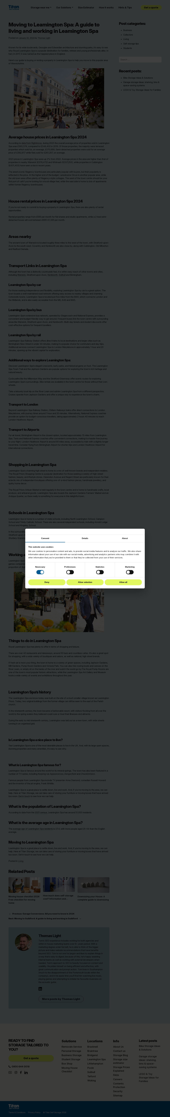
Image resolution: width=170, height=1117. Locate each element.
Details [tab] (85, 538)
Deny (46, 582)
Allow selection (85, 582)
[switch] (70, 572)
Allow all (123, 582)
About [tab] (125, 538)
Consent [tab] (45, 538)
